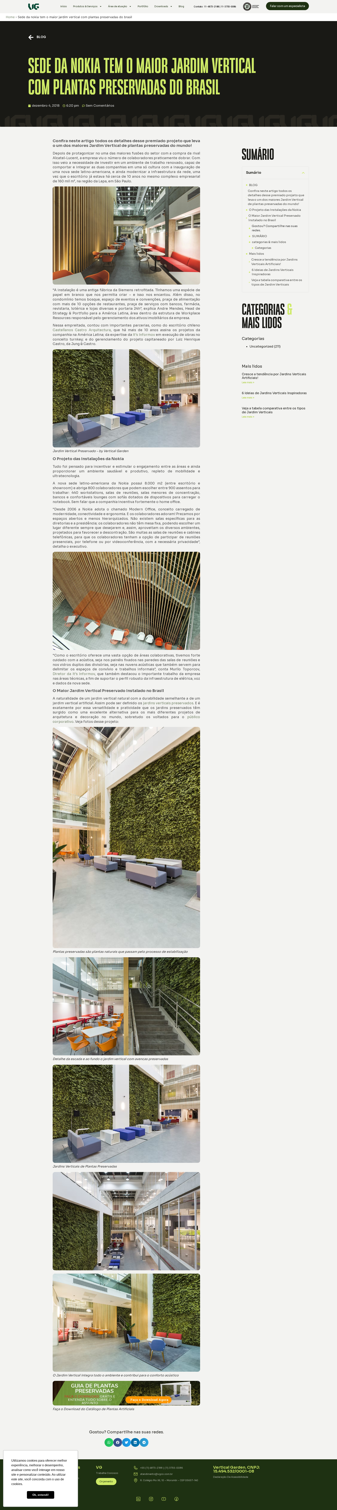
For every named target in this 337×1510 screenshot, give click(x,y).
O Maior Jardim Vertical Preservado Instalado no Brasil (274, 218)
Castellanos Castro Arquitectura (82, 330)
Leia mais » (248, 382)
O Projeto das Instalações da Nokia (275, 210)
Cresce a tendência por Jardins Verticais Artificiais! (274, 262)
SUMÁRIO (259, 236)
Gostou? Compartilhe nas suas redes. (275, 228)
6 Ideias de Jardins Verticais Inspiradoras (273, 272)
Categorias (263, 248)
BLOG (41, 37)
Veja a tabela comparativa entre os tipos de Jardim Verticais (276, 282)
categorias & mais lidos (269, 242)
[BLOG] (31, 37)
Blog (181, 6)
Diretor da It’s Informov (74, 674)
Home (10, 17)
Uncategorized (261, 346)
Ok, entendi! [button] (40, 1494)
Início (63, 6)
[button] (109, 1442)
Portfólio (143, 6)
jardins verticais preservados (168, 703)
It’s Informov (144, 335)
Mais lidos (256, 254)
